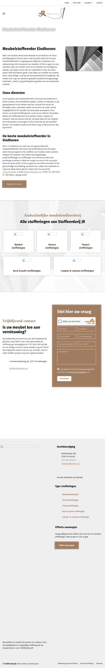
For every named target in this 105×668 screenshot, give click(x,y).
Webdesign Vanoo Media (67, 663)
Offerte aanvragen (66, 545)
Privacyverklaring (86, 663)
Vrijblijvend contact (14, 184)
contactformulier (9, 172)
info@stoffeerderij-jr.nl (32, 172)
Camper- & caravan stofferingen (75, 517)
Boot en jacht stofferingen (73, 511)
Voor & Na (77, 3)
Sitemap (99, 663)
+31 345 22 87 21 (68, 460)
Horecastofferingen (70, 500)
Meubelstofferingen (70, 494)
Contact (99, 3)
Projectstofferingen (70, 505)
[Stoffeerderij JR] (52, 13)
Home (67, 3)
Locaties (88, 3)
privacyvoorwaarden (78, 372)
